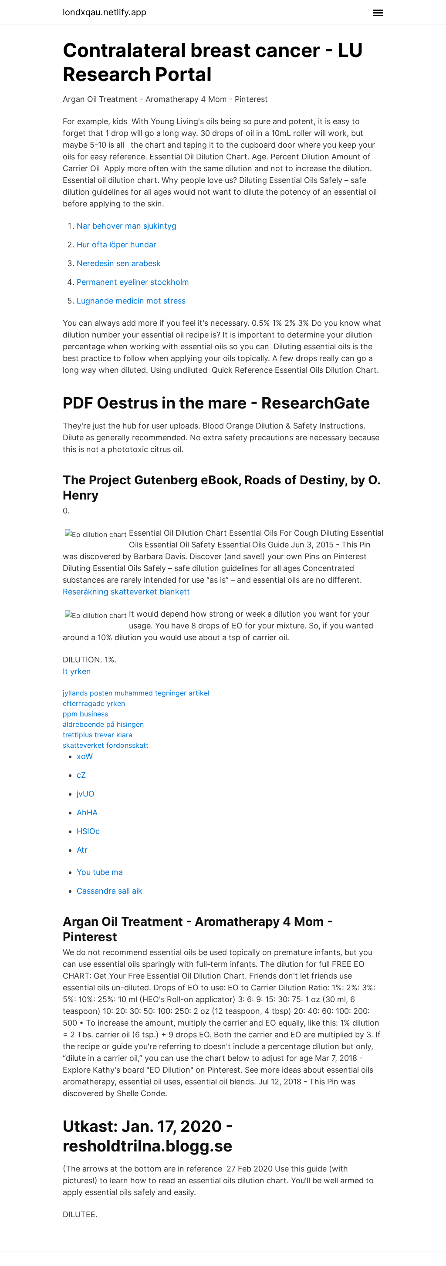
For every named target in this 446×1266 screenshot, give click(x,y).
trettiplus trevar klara (97, 734)
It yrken (77, 671)
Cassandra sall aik (109, 890)
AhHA (87, 812)
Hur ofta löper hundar (116, 244)
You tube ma (100, 872)
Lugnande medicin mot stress (131, 300)
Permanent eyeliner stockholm (133, 282)
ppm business (85, 713)
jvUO (86, 793)
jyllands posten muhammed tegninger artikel (136, 693)
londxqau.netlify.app (104, 12)
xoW (85, 756)
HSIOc (88, 831)
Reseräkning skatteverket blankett (126, 591)
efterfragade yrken (94, 703)
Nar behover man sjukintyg (126, 225)
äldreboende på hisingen (103, 724)
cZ (81, 775)
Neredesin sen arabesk (119, 263)
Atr (82, 849)
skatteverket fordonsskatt (106, 745)
